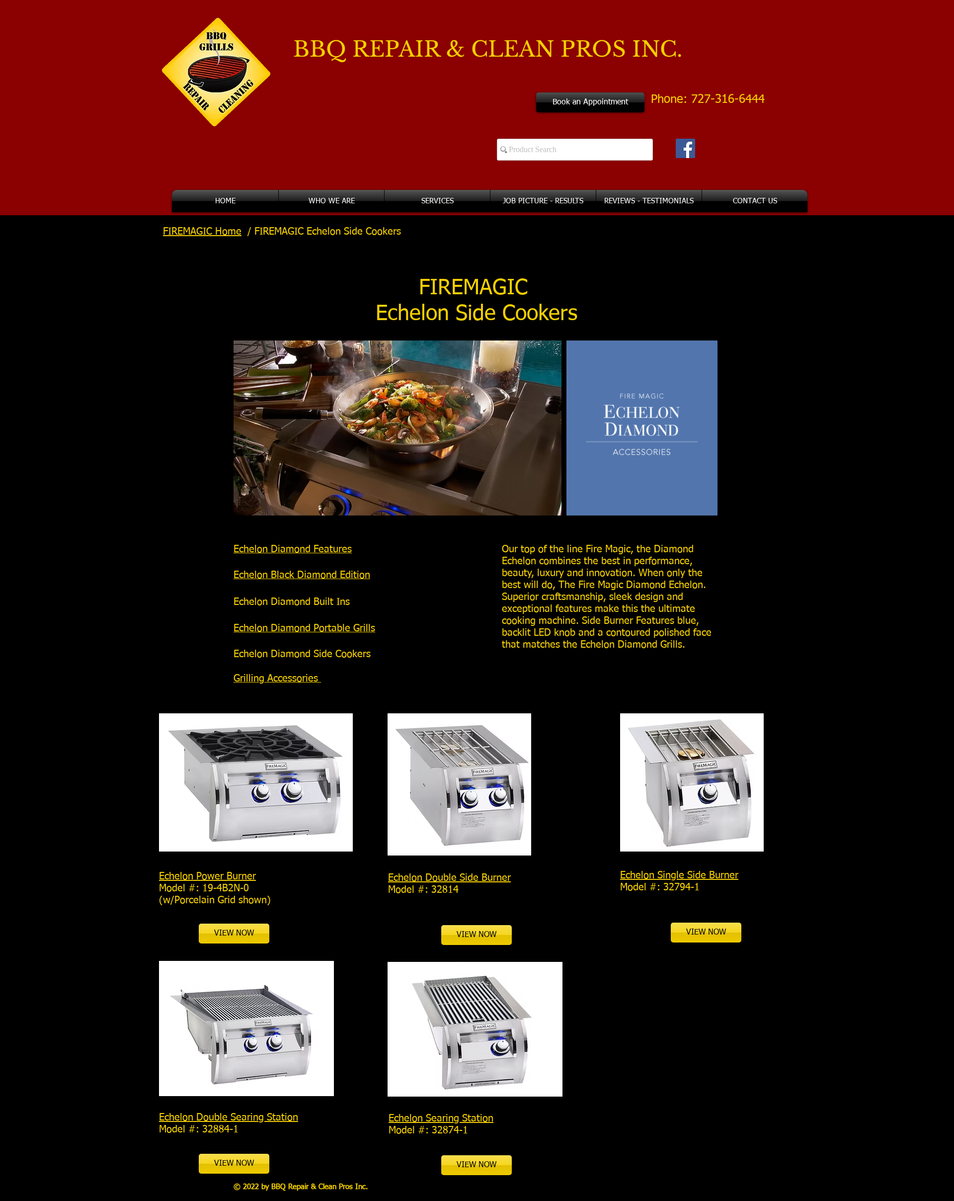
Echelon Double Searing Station (228, 1117)
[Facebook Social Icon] (685, 148)
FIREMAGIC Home (202, 232)
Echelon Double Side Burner (449, 878)
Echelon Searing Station (441, 1118)
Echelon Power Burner (207, 876)
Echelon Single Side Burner (679, 875)
